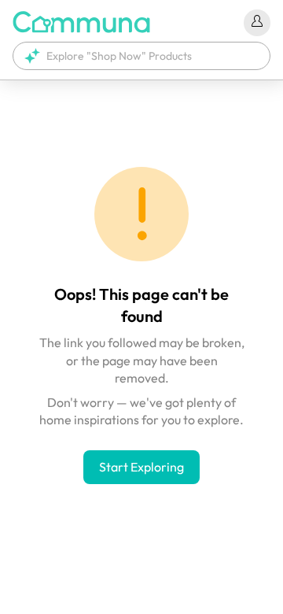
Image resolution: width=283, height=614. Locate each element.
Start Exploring (141, 467)
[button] (141, 56)
